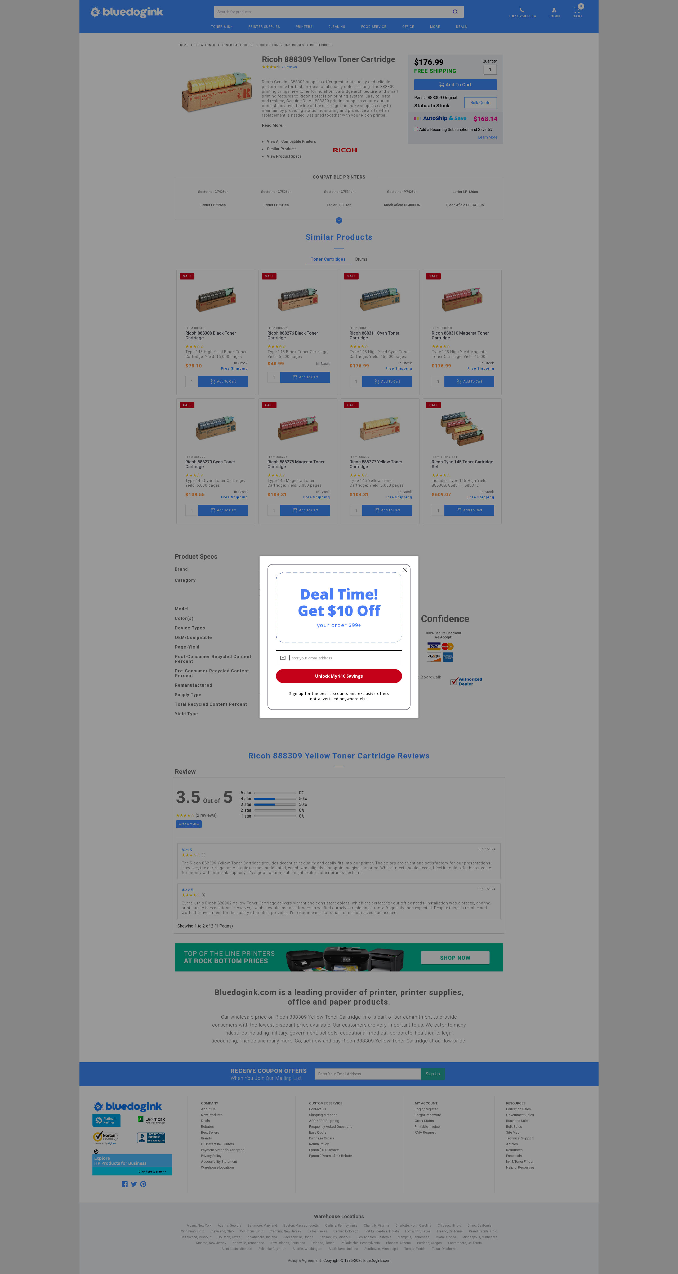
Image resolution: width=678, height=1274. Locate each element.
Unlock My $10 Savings (339, 676)
